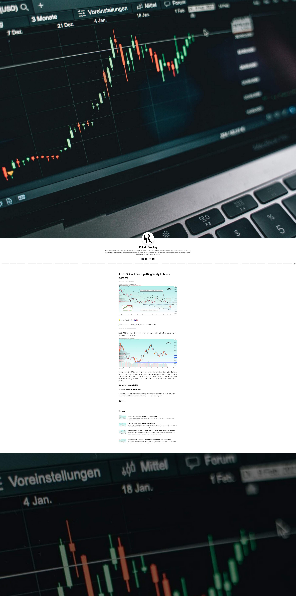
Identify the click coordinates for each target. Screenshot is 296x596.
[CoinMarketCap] (150, 259)
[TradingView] (142, 259)
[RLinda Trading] (146, 259)
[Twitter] (153, 259)
